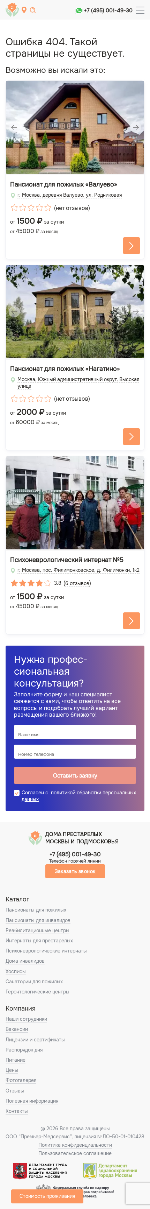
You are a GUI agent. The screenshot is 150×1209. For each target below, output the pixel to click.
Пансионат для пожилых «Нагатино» (65, 369)
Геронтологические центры (37, 992)
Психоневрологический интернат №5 (66, 560)
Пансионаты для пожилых (36, 910)
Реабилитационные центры (37, 930)
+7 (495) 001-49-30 (108, 10)
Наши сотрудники (26, 1019)
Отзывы (15, 1091)
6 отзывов (77, 583)
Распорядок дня (24, 1050)
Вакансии (17, 1029)
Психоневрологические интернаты (46, 951)
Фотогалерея (21, 1080)
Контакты (17, 1111)
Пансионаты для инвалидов (38, 920)
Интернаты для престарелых (39, 940)
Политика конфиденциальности (75, 1145)
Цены (12, 1070)
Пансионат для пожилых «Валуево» (63, 184)
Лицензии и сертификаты (35, 1039)
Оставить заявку (75, 775)
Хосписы (16, 971)
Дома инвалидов (25, 961)
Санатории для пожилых (34, 981)
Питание (15, 1060)
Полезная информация (32, 1101)
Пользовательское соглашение (75, 1153)
